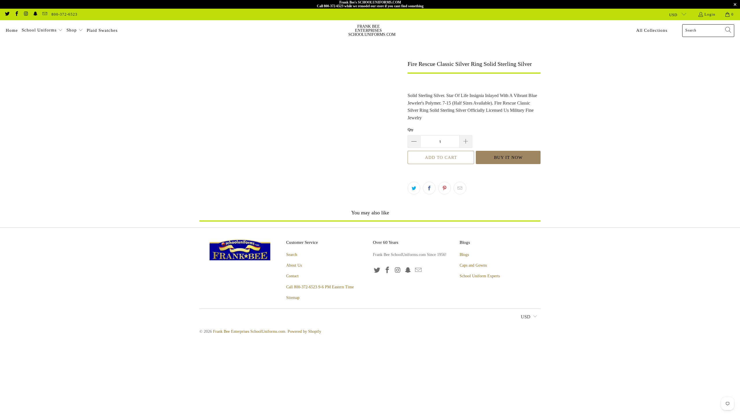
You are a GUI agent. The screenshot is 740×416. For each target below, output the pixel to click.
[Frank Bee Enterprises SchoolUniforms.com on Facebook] (16, 14)
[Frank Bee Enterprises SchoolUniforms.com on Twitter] (7, 14)
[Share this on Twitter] (414, 188)
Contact (292, 276)
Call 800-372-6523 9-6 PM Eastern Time (320, 287)
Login (709, 14)
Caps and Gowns (473, 265)
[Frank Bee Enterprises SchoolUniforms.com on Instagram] (25, 14)
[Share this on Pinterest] (444, 188)
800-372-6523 (64, 14)
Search (291, 254)
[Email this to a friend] (460, 188)
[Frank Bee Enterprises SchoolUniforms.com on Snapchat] (35, 14)
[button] (42, 30)
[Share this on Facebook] (429, 188)
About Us (294, 265)
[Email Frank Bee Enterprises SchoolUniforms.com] (44, 14)
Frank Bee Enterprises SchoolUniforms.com (249, 331)
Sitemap (292, 298)
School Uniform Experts (480, 276)
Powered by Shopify (304, 331)
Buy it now (508, 157)
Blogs (464, 254)
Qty (411, 129)
